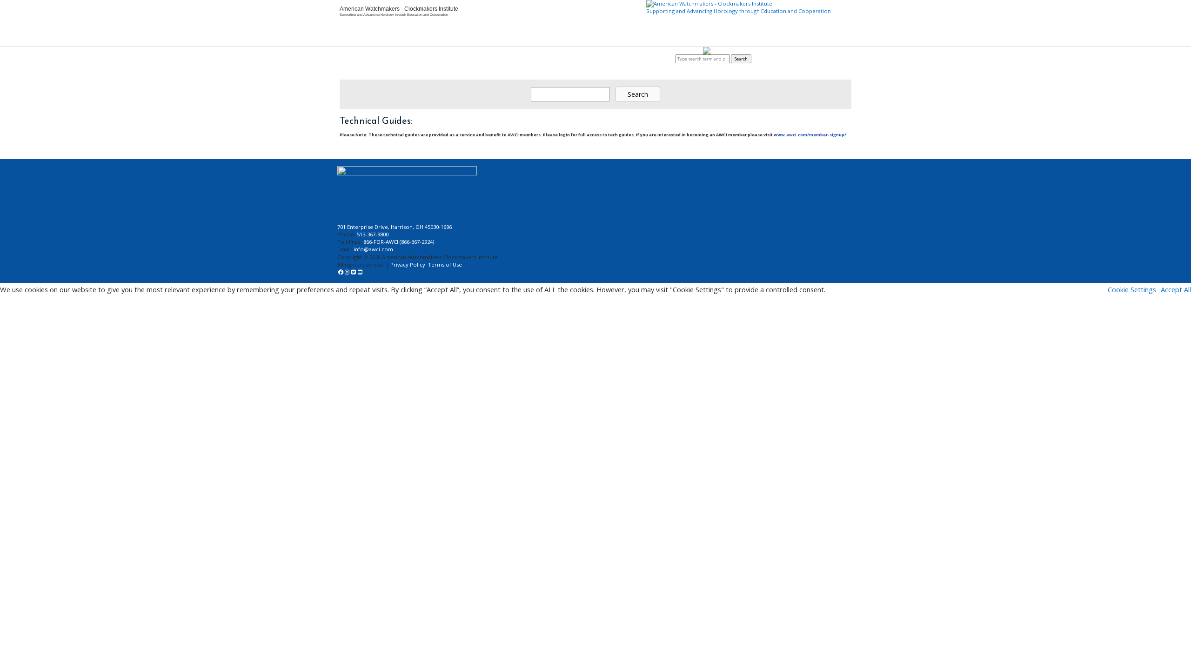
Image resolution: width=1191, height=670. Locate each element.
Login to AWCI (660, 59)
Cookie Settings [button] (1132, 289)
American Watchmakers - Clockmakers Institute (399, 9)
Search (741, 59)
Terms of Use (445, 264)
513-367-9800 (372, 234)
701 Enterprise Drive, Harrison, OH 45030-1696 (394, 226)
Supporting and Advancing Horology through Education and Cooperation (738, 10)
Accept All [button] (1176, 289)
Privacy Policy (407, 264)
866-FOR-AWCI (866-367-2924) (398, 241)
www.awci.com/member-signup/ (810, 135)
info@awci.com (373, 249)
